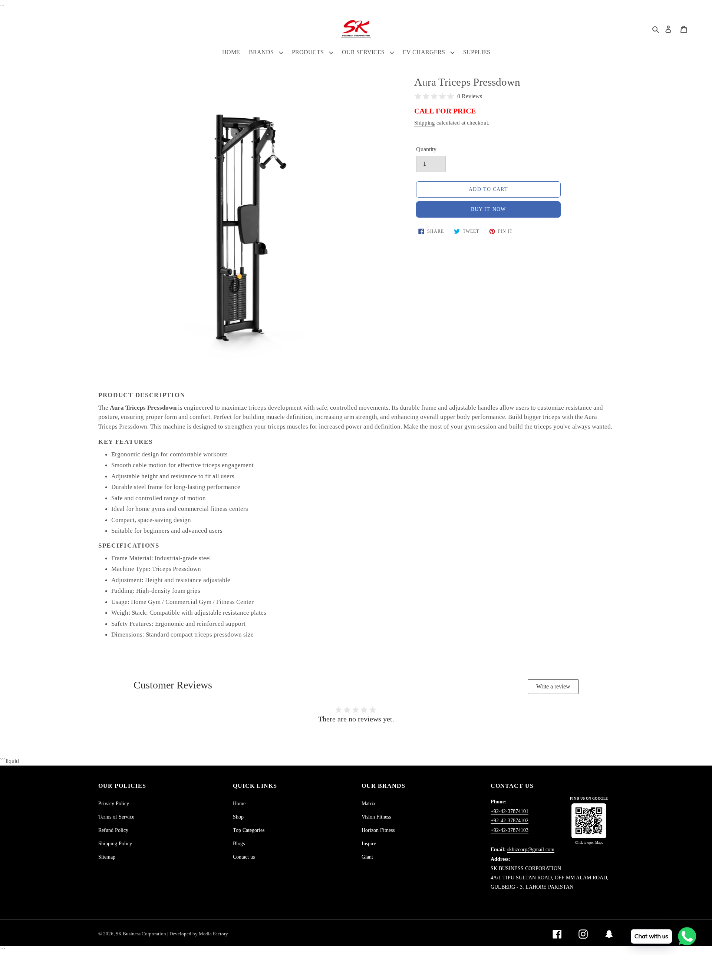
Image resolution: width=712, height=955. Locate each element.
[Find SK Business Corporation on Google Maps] (588, 820)
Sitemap (106, 857)
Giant (367, 857)
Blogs (239, 843)
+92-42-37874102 (509, 820)
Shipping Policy (115, 843)
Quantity (426, 149)
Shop (238, 817)
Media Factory (213, 933)
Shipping (424, 123)
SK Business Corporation (141, 933)
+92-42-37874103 (509, 830)
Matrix (369, 803)
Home (239, 803)
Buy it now (488, 209)
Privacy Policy (113, 803)
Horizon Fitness (378, 830)
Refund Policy (113, 830)
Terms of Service (116, 817)
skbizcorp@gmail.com (530, 849)
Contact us (244, 857)
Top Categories (248, 830)
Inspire (369, 843)
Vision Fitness (376, 817)
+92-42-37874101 (509, 811)
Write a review (553, 686)
